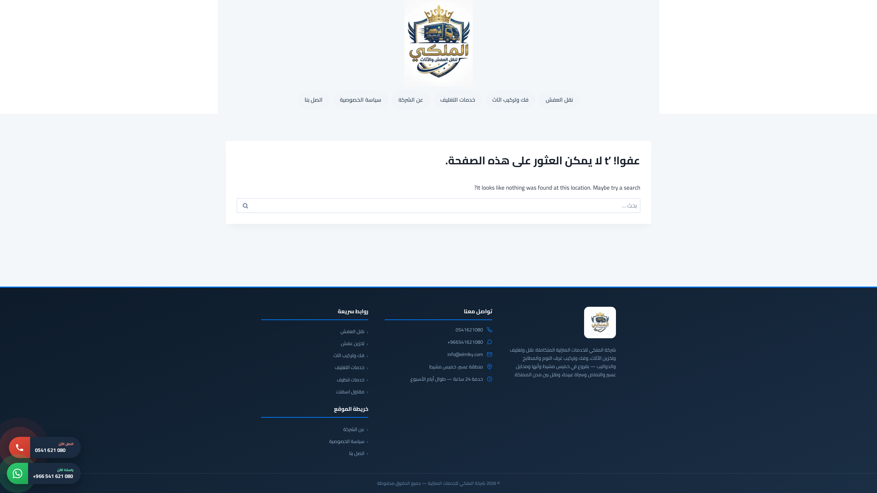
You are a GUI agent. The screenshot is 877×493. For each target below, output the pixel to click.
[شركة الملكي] (600, 322)
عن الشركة (410, 99)
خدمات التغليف (457, 99)
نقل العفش (559, 99)
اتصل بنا (314, 99)
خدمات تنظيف (351, 379)
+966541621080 (465, 342)
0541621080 (469, 330)
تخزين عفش (353, 343)
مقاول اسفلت (350, 391)
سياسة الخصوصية (360, 99)
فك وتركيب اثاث (510, 99)
